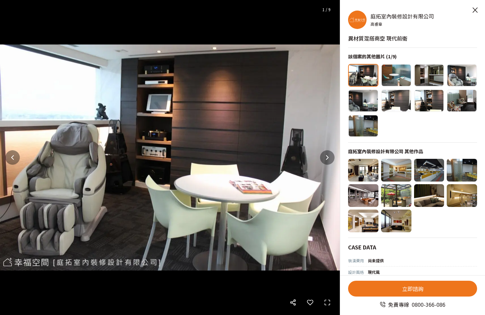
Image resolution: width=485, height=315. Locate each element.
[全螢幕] (327, 302)
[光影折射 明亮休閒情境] (363, 170)
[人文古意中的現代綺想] (363, 221)
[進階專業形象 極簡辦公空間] (396, 170)
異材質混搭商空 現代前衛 (377, 38)
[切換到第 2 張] (396, 75)
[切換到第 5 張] (363, 100)
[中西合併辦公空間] (363, 195)
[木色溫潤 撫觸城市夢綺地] (429, 195)
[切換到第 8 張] (462, 100)
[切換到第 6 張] (396, 100)
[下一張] (327, 157)
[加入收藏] (310, 302)
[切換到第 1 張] (363, 75)
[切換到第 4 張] (462, 75)
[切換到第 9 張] (363, 126)
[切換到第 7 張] (429, 100)
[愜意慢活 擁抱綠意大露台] (396, 195)
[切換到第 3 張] (429, 75)
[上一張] (12, 157)
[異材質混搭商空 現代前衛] (462, 170)
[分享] (293, 302)
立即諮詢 (412, 289)
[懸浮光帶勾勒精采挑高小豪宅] (462, 195)
